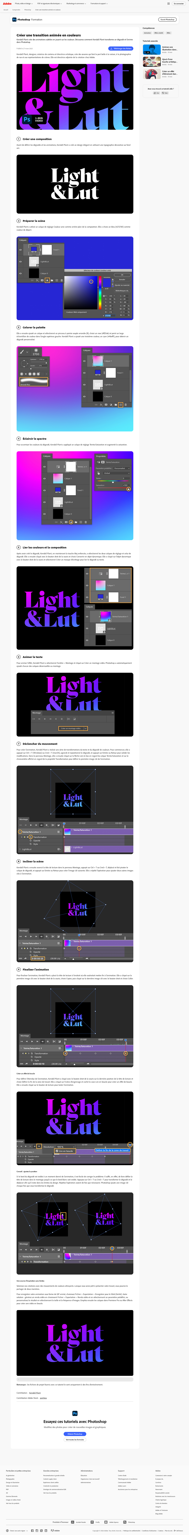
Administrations (86, 1482)
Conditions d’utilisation (149, 1531)
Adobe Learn (122, 1486)
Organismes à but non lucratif (90, 1479)
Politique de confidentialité (131, 1531)
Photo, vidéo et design (23, 3)
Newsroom (158, 1489)
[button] (168, 4)
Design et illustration (12, 1482)
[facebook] (32, 1530)
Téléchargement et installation (127, 1479)
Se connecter (179, 3)
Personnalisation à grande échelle (54, 1475)
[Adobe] (7, 3)
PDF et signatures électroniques (48, 3)
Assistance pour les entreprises (128, 1489)
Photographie (10, 1479)
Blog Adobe (159, 1514)
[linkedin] (46, 1530)
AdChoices (179, 1531)
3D (7, 1493)
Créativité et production (50, 1486)
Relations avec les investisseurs (165, 1496)
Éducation (84, 1475)
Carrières (158, 1482)
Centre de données (161, 1503)
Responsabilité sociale (162, 1493)
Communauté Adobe (124, 1482)
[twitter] (41, 1530)
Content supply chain (50, 1479)
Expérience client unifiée (51, 1482)
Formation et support (98, 3)
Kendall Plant (35, 1393)
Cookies (160, 1531)
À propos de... (159, 1479)
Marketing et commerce (75, 3)
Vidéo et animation (12, 1486)
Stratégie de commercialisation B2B (54, 1489)
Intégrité (158, 1507)
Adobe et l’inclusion (161, 1510)
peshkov (43, 1398)
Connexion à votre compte (163, 1475)
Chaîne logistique (160, 1500)
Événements (159, 1486)
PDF (7, 1489)
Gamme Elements (11, 1496)
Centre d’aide (122, 1475)
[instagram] (37, 1530)
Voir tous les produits (12, 1503)
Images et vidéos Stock (13, 1500)
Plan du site (168, 1531)
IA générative (10, 1475)
